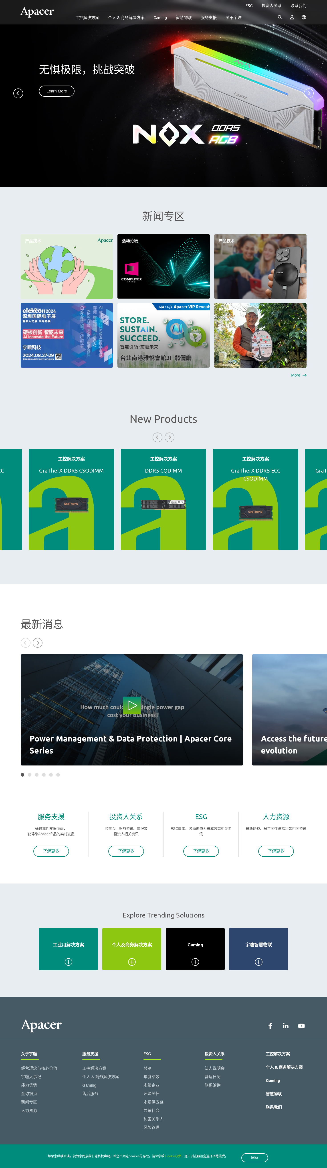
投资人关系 (272, 5)
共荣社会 (151, 1110)
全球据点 (29, 1094)
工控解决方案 (87, 17)
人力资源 (29, 1110)
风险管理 (151, 1127)
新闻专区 (29, 1102)
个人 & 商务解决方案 (126, 17)
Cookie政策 (173, 1156)
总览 (147, 1068)
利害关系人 (153, 1119)
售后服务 (90, 1094)
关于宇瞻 (234, 17)
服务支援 (209, 17)
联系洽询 (213, 1085)
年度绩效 (151, 1077)
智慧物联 (184, 17)
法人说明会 (215, 1068)
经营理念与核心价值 (39, 1068)
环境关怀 (151, 1094)
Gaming (160, 17)
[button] (18, 93)
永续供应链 (153, 1102)
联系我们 (299, 5)
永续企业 (151, 1085)
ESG (249, 5)
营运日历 (213, 1077)
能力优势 (29, 1085)
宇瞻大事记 (31, 1077)
